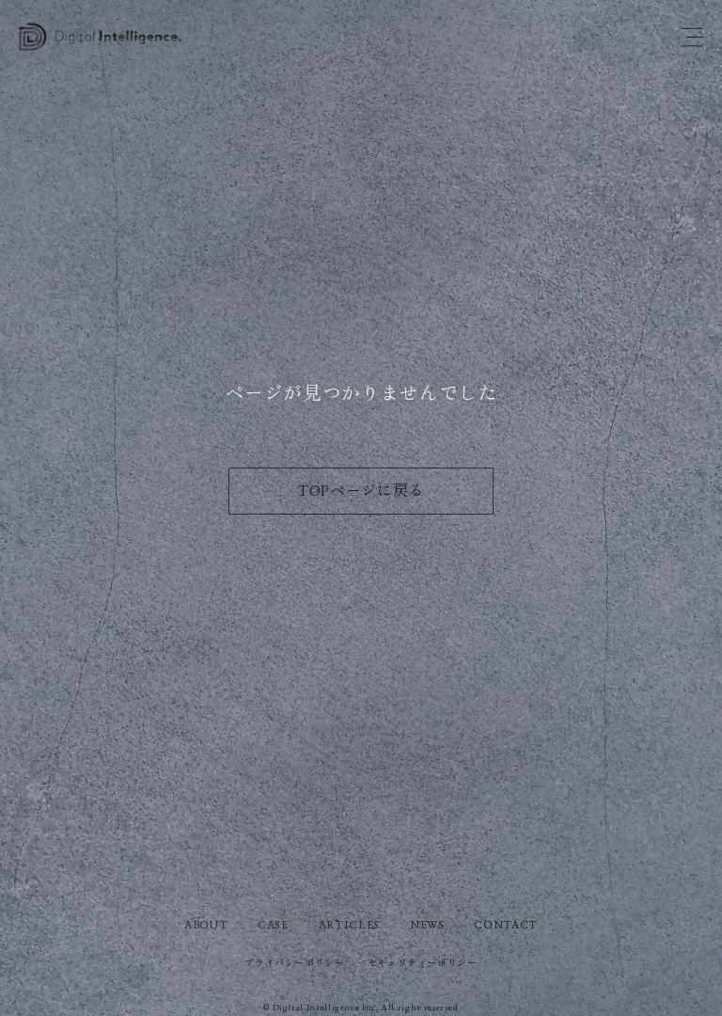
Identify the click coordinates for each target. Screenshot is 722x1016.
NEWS (427, 924)
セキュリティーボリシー (423, 963)
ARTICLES (349, 924)
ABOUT (206, 924)
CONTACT (505, 924)
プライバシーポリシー (294, 963)
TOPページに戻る (361, 490)
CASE (273, 924)
